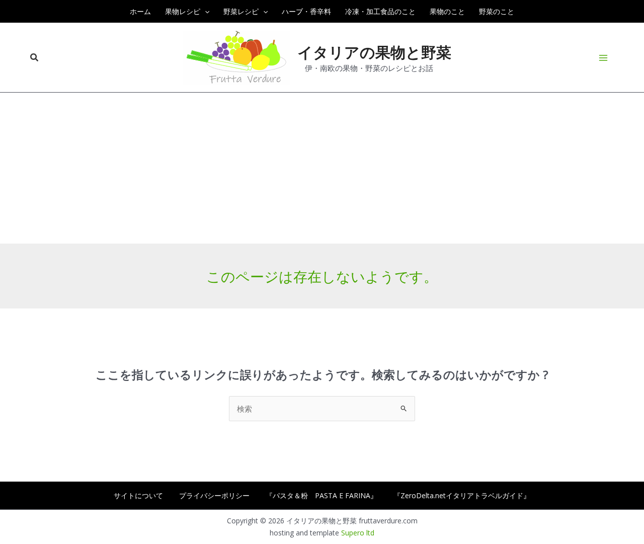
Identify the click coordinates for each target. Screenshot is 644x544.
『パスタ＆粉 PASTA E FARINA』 (321, 495)
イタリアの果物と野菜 (374, 52)
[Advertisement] (322, 168)
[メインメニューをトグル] (603, 57)
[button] (204, 11)
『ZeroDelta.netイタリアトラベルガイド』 (461, 495)
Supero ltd (357, 532)
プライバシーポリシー (214, 495)
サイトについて (138, 495)
